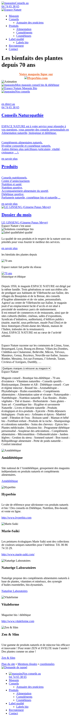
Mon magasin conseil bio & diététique (37, 84)
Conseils (14, 19)
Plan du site (8, 664)
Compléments (24, 32)
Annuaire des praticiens (30, 22)
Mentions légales (27, 664)
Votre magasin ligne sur (36, 74)
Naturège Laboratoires (14, 591)
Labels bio (22, 42)
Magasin (14, 15)
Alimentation (23, 29)
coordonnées (47, 664)
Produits (13, 25)
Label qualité (16, 39)
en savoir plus (9, 158)
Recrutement (16, 45)
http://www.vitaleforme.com (17, 621)
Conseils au (15, 4)
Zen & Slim (8, 657)
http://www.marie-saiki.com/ (18, 554)
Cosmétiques (23, 35)
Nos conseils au (25, 675)
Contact (13, 49)
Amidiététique (9, 481)
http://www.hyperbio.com (16, 517)
